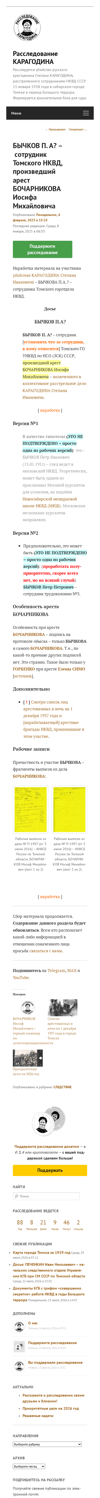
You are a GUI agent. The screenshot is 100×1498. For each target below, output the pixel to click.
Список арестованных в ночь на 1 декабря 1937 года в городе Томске (62, 1028)
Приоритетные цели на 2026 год (26, 1071)
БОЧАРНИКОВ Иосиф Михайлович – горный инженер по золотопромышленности (33, 1030)
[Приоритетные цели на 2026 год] (28, 1058)
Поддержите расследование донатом (47, 1146)
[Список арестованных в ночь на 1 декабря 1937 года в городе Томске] (62, 1007)
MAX (71, 970)
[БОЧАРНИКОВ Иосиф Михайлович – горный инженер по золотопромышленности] (28, 1007)
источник (23, 676)
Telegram (56, 970)
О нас (33, 1322)
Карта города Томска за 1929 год (41, 1252)
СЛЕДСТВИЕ (62, 1087)
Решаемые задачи (38, 1415)
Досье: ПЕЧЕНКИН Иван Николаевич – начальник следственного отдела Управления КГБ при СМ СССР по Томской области (49, 1270)
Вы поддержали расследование (55, 1362)
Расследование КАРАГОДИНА (35, 57)
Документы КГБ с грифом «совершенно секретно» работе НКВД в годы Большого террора (49, 1294)
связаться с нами (45, 951)
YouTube (21, 977)
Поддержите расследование (52, 1342)
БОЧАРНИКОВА (29, 776)
